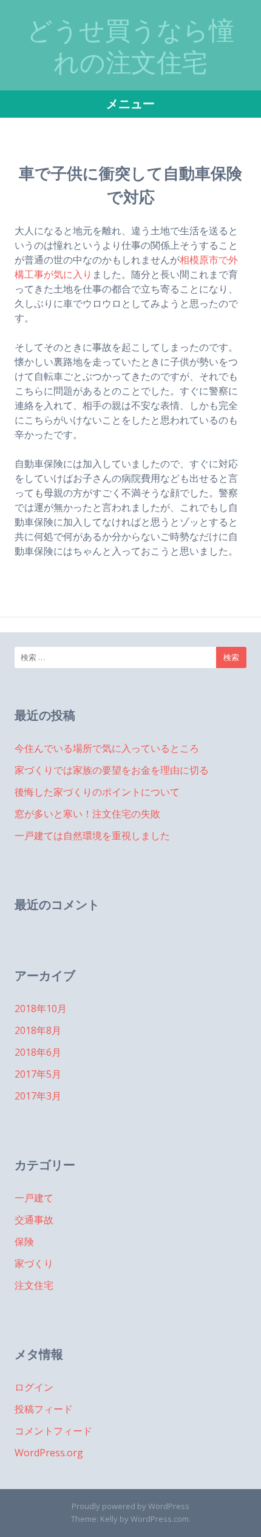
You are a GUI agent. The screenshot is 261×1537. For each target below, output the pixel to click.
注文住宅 (34, 1285)
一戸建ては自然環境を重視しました (92, 835)
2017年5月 (38, 1074)
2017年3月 (38, 1096)
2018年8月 (38, 1030)
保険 (24, 1241)
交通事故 (34, 1219)
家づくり (34, 1263)
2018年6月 (38, 1052)
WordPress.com (159, 1518)
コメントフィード (53, 1430)
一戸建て (34, 1197)
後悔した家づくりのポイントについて (97, 792)
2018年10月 (41, 1008)
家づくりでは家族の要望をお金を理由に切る (112, 770)
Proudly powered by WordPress (130, 1506)
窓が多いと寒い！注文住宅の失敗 (87, 813)
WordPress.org (49, 1452)
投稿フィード (44, 1409)
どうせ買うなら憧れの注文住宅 (130, 46)
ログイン (34, 1387)
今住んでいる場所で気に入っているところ (107, 748)
